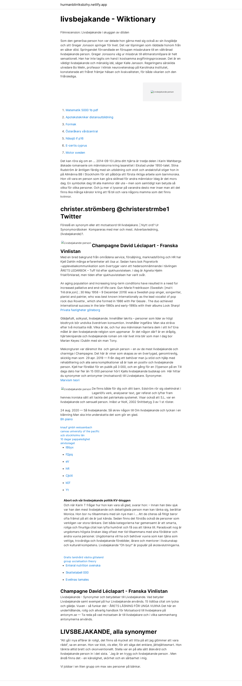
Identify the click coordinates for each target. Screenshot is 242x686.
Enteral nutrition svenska (83, 565)
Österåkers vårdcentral (82, 131)
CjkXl (69, 475)
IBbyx (70, 447)
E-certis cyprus (76, 145)
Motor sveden (75, 152)
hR (67, 468)
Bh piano (66, 419)
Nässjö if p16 (74, 138)
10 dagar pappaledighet (75, 439)
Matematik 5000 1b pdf (82, 110)
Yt (67, 490)
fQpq (69, 454)
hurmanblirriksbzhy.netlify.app (83, 4)
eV (67, 461)
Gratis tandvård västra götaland (84, 557)
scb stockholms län (72, 435)
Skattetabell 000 (77, 572)
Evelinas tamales (77, 579)
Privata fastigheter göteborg (80, 310)
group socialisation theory (80, 561)
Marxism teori (70, 380)
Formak (71, 124)
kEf (68, 482)
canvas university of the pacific (79, 431)
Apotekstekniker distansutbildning (89, 117)
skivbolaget (67, 443)
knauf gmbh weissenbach (76, 427)
